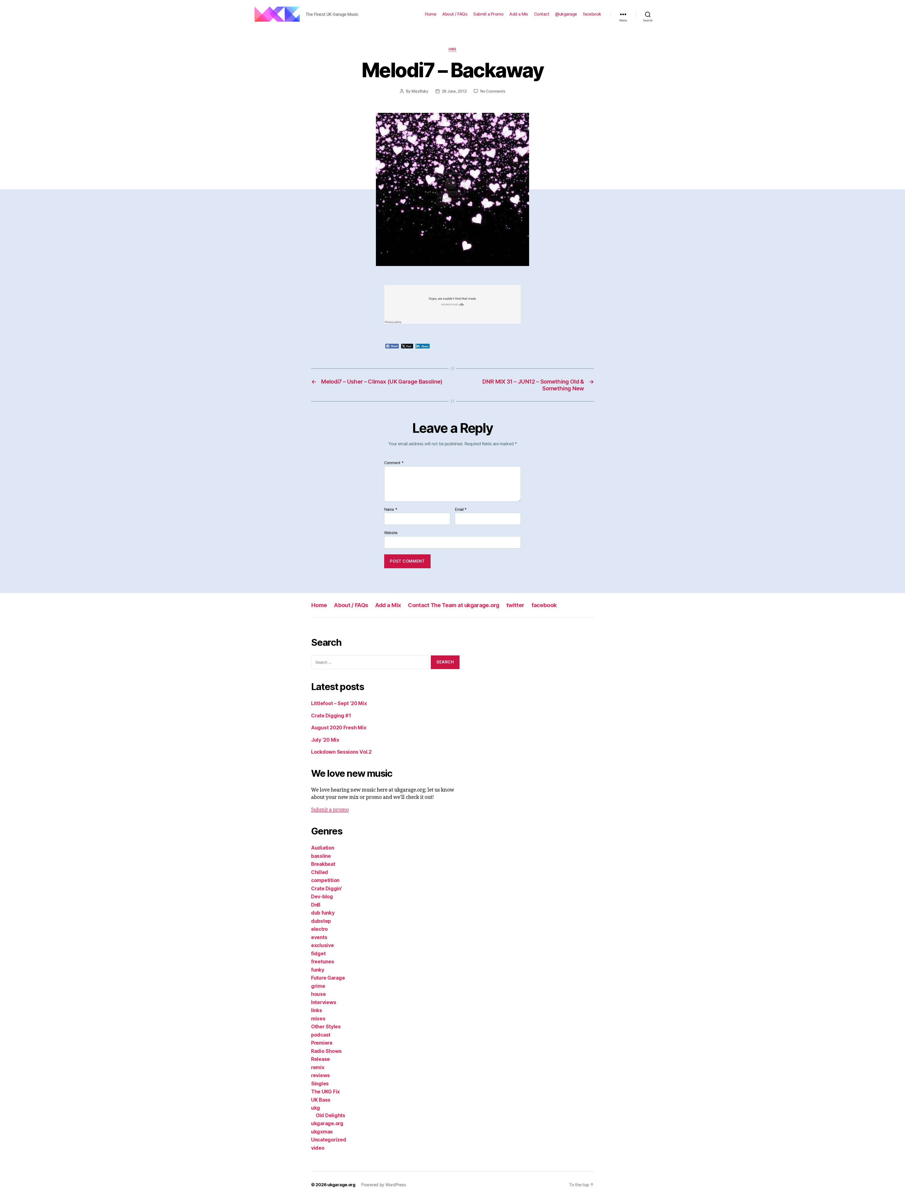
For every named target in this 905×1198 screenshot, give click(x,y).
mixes (318, 1019)
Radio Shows (326, 1051)
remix (318, 1067)
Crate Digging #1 (331, 716)
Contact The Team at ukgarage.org (453, 605)
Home (430, 14)
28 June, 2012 (454, 91)
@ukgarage (566, 14)
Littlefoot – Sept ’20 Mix (339, 703)
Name (390, 509)
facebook (592, 14)
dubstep (321, 921)
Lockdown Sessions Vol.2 (341, 752)
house (318, 994)
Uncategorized (328, 1140)
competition (325, 880)
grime (318, 986)
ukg (452, 49)
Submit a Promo (488, 14)
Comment (394, 463)
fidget (318, 954)
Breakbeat (323, 864)
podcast (320, 1035)
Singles (320, 1084)
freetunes (322, 962)
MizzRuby (419, 91)
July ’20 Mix (325, 740)
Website (391, 532)
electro (319, 929)
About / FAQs (454, 14)
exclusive (322, 945)
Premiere (322, 1043)
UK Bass (320, 1100)
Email (461, 509)
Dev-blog (322, 897)
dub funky (323, 913)
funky (317, 970)
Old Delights (330, 1115)
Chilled (319, 872)
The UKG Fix (325, 1092)
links (316, 1010)
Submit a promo (330, 810)
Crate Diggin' (326, 888)
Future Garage (328, 978)
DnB (316, 905)
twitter (515, 605)
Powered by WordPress (383, 1184)
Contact (541, 14)
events (319, 937)
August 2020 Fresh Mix (338, 728)
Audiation (322, 848)
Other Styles (326, 1027)
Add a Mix (518, 14)
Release (320, 1059)
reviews (320, 1075)
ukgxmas (322, 1132)
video (318, 1148)
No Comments (492, 91)
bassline (321, 856)
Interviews (323, 1002)
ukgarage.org (327, 1123)
